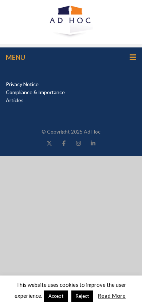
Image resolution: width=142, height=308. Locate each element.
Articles (15, 100)
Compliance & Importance (35, 92)
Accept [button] (55, 296)
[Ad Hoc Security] (71, 21)
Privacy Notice (22, 84)
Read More (112, 295)
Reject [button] (82, 296)
